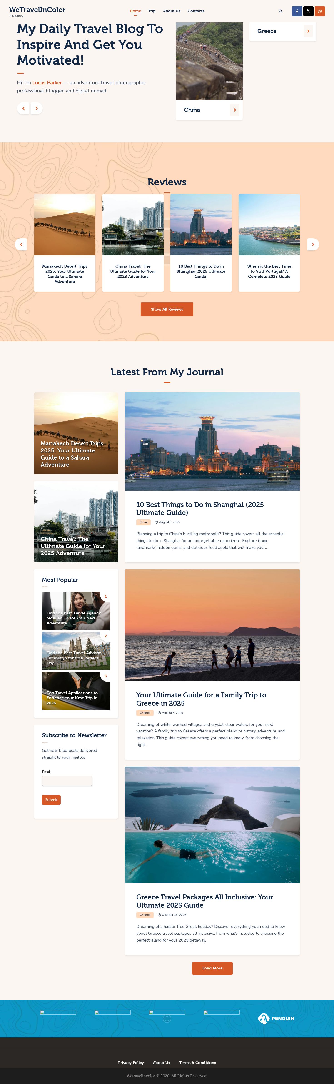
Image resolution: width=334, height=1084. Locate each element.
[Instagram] (320, 11)
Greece (145, 713)
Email (46, 771)
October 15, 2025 (174, 915)
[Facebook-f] (297, 11)
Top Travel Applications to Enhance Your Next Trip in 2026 (72, 698)
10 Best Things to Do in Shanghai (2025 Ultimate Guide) (201, 271)
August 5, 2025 (169, 522)
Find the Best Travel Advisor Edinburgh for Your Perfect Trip (74, 658)
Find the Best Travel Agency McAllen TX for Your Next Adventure (74, 618)
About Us (161, 1063)
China (144, 522)
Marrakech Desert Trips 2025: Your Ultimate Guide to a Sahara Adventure (64, 274)
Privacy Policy (131, 1063)
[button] (23, 108)
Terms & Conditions (197, 1063)
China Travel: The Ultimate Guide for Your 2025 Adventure (133, 271)
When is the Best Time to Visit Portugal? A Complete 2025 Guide (269, 271)
